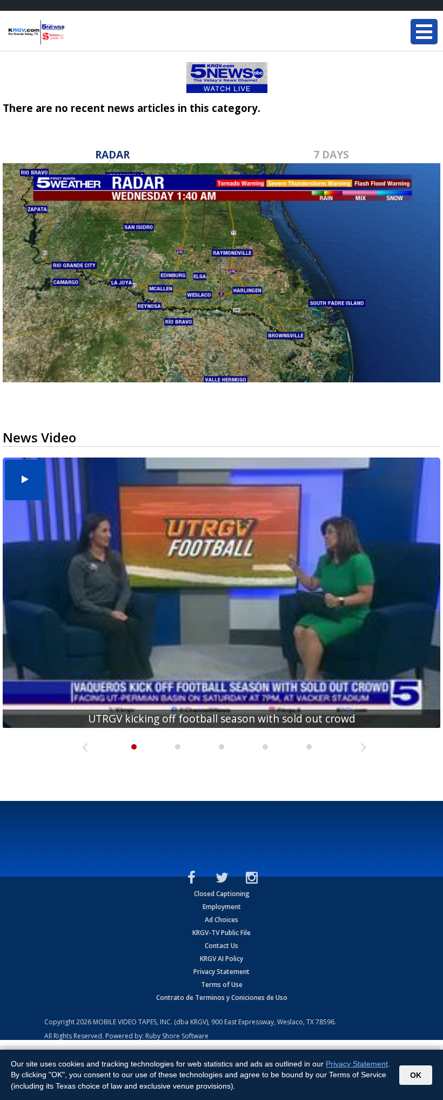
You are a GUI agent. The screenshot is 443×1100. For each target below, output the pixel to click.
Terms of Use (222, 984)
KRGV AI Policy (221, 958)
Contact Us (221, 945)
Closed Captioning (222, 893)
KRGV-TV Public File (221, 932)
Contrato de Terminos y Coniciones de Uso (221, 997)
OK (415, 1075)
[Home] (72, 32)
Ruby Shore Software (177, 1036)
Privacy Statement (221, 971)
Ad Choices (221, 919)
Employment (222, 906)
